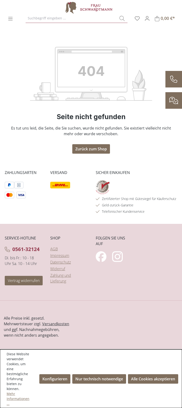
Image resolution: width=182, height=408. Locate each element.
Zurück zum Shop (91, 149)
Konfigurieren (54, 379)
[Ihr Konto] (147, 18)
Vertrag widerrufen (24, 280)
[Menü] (10, 18)
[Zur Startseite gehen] (88, 7)
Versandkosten (55, 323)
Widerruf (57, 268)
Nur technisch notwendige (99, 379)
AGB (54, 249)
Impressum (59, 255)
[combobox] (71, 18)
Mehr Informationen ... (18, 398)
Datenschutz (60, 262)
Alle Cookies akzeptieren (153, 379)
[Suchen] (122, 18)
